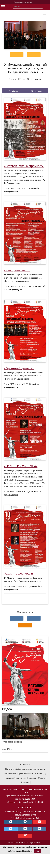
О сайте (41, 778)
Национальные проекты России (18, 773)
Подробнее (27, 851)
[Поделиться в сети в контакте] (16, 618)
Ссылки (32, 778)
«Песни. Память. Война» (20, 466)
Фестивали (34, 79)
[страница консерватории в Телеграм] (11, 822)
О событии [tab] (14, 91)
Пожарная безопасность (15, 778)
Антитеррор (40, 773)
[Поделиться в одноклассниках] (25, 625)
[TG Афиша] (25, 822)
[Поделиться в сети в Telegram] (34, 618)
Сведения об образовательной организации (25, 769)
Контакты (25, 782)
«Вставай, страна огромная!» (24, 166)
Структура (25, 764)
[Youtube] (39, 822)
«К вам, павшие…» (17, 270)
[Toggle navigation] (44, 13)
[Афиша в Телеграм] (25, 836)
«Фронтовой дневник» (19, 368)
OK (38, 851)
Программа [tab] (36, 91)
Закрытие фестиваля (18, 573)
